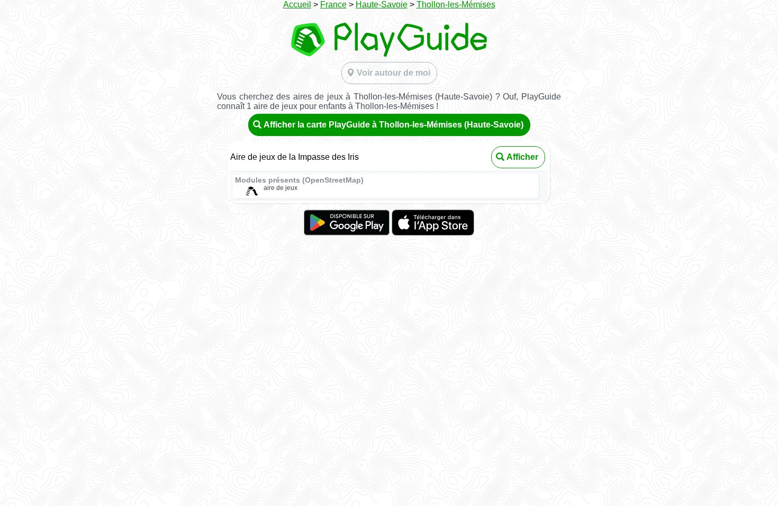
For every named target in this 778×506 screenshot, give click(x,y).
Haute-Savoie (382, 4)
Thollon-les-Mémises (456, 4)
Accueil (297, 4)
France (333, 4)
